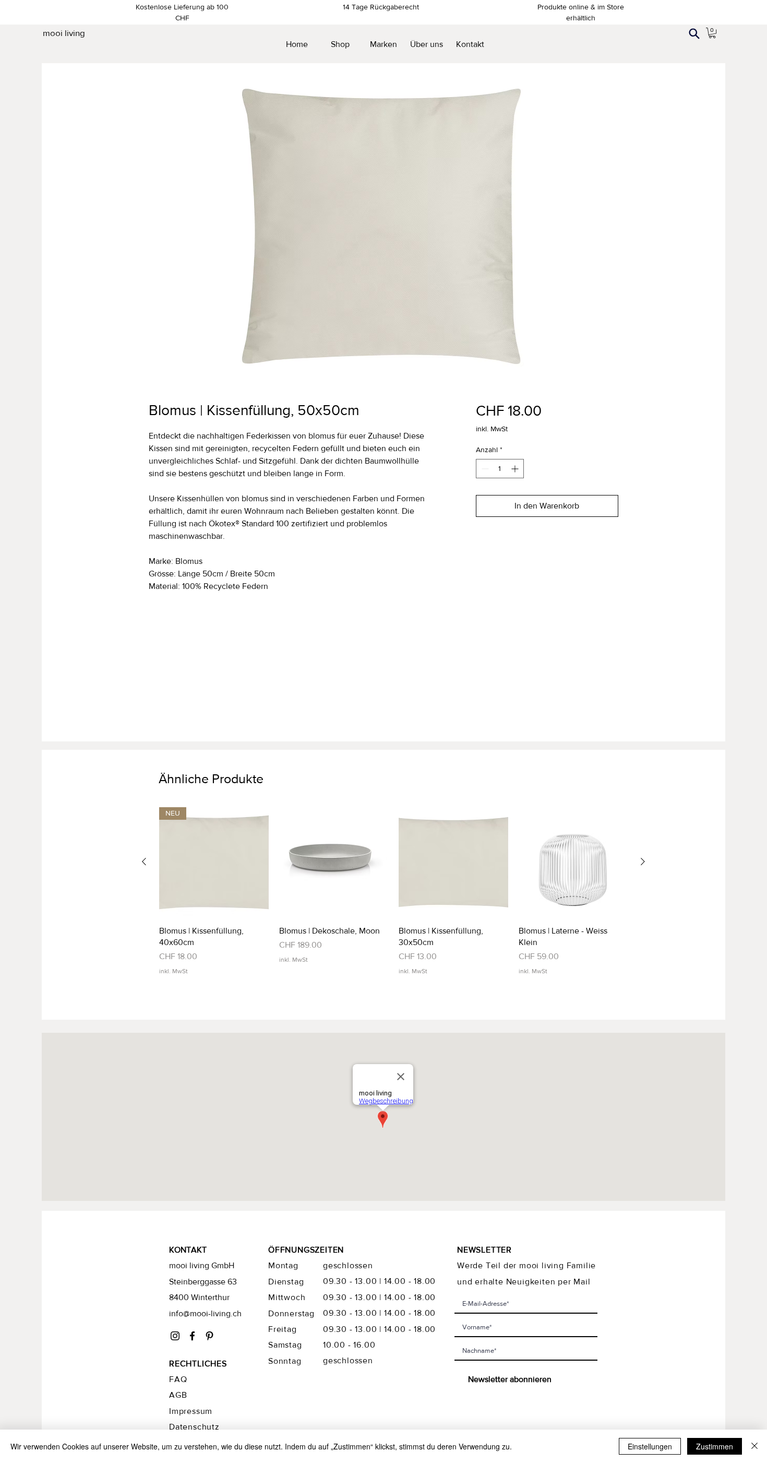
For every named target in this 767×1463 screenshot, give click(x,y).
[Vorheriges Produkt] (144, 861)
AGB (178, 1394)
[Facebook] (192, 1336)
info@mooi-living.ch (205, 1313)
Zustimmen (714, 1446)
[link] (712, 33)
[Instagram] (175, 1336)
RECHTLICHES (198, 1363)
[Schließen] (754, 1446)
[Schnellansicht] (334, 862)
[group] (393, 891)
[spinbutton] (499, 468)
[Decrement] (483, 468)
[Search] (694, 33)
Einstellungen (650, 1446)
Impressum (190, 1411)
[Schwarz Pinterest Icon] (209, 1336)
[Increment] (515, 468)
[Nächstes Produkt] (643, 861)
